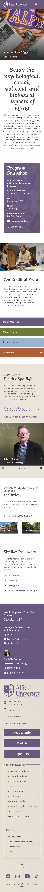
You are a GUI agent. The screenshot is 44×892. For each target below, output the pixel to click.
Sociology (12, 581)
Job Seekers (14, 811)
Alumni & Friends (16, 801)
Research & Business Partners (22, 806)
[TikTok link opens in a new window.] (36, 876)
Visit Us (22, 743)
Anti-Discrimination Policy (20, 842)
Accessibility (14, 847)
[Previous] (3, 468)
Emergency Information (15, 723)
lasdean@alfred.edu (16, 639)
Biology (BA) (13, 586)
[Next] (41, 468)
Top (22, 867)
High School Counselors (19, 816)
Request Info (22, 732)
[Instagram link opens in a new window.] (17, 876)
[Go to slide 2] (21, 468)
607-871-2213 (17, 227)
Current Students (16, 791)
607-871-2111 (14, 711)
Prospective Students (18, 771)
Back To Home (10, 57)
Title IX (11, 852)
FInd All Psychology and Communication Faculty (17, 409)
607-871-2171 (13, 635)
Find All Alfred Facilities (17, 516)
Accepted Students (17, 776)
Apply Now (22, 754)
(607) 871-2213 (13, 668)
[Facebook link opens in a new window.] (8, 876)
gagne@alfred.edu (20, 221)
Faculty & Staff (15, 796)
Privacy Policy (14, 837)
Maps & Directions (12, 716)
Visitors (11, 786)
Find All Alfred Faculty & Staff (20, 416)
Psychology (13, 575)
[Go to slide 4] (25, 468)
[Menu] (37, 4)
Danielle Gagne (14, 216)
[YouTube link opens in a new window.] (27, 876)
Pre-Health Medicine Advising (21, 591)
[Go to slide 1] (19, 468)
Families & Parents (17, 781)
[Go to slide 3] (23, 468)
